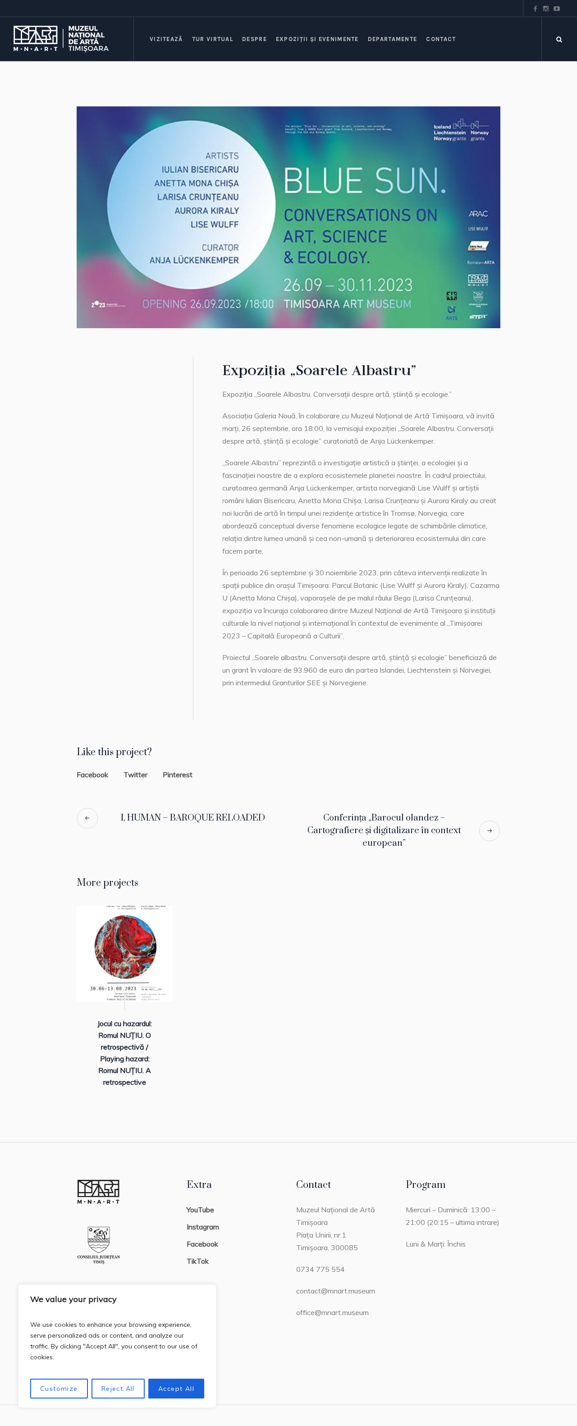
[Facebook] (535, 9)
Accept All (176, 1389)
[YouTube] (557, 9)
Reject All (118, 1389)
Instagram (203, 1226)
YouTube (200, 1209)
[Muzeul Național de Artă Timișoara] (73, 39)
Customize (59, 1389)
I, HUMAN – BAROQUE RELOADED (193, 818)
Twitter (135, 774)
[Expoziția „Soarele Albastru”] (288, 217)
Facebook (92, 774)
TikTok (198, 1261)
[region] (117, 1346)
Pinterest (177, 774)
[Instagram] (546, 9)
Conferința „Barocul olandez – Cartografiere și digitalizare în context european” (384, 830)
